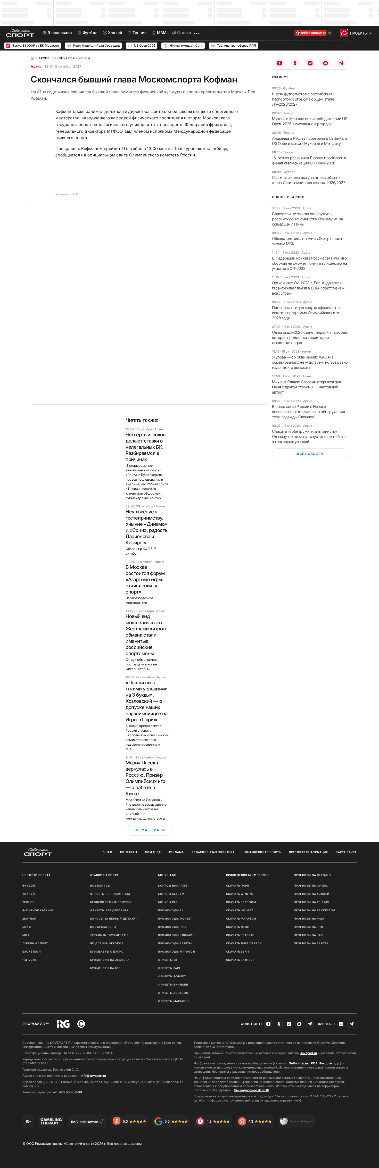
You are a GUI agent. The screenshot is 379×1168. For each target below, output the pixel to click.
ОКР (74, 194)
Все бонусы (100, 885)
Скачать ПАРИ (237, 885)
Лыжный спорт (35, 943)
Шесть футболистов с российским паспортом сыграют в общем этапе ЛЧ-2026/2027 (303, 99)
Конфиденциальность (262, 852)
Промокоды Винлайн (176, 935)
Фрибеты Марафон (173, 1001)
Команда (153, 852)
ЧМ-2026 (29, 959)
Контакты (128, 852)
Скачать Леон (237, 926)
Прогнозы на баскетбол (314, 910)
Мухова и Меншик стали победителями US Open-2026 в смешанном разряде (309, 121)
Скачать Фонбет (239, 910)
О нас (107, 852)
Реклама (176, 852)
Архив (36, 66)
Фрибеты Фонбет (172, 976)
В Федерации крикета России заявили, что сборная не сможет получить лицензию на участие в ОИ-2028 (309, 263)
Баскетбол (31, 951)
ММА (26, 935)
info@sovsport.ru (93, 1076)
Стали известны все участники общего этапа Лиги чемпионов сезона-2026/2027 (308, 180)
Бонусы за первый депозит (113, 918)
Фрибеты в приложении (110, 893)
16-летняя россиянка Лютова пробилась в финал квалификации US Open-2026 (309, 160)
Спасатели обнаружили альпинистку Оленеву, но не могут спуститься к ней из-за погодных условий (309, 436)
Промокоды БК (171, 910)
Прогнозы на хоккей (311, 893)
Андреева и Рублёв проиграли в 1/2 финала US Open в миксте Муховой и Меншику (309, 141)
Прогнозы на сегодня (313, 875)
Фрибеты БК (167, 959)
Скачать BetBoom (241, 902)
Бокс (26, 926)
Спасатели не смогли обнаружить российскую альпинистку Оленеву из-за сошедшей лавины (307, 219)
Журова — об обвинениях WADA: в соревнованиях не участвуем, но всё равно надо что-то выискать (310, 362)
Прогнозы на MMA (309, 918)
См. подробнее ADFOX (251, 1090)
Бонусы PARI (168, 902)
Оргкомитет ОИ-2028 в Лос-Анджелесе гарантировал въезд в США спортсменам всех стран (308, 288)
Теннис (28, 902)
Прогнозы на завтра (311, 943)
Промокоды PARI (172, 926)
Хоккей (28, 893)
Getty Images (299, 1063)
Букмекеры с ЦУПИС (106, 951)
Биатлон (29, 918)
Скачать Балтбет (240, 959)
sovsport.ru (308, 1053)
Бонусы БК (167, 875)
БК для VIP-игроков (107, 943)
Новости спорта (36, 875)
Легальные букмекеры (109, 935)
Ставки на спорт (104, 875)
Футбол (28, 885)
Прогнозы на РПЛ (308, 926)
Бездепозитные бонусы (110, 902)
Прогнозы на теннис (311, 902)
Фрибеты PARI (169, 968)
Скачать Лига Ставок (244, 943)
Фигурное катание (38, 910)
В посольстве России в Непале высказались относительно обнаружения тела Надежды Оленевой (308, 411)
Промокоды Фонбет (175, 918)
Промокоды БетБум (175, 943)
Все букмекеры (103, 926)
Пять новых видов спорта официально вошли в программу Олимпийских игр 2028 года (306, 312)
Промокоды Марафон (176, 951)
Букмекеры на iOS (105, 968)
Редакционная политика (213, 852)
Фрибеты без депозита (109, 910)
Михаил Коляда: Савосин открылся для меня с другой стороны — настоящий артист (306, 387)
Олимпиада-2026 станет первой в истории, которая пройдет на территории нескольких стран (310, 337)
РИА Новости (321, 1063)
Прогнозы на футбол (312, 885)
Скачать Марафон (241, 918)
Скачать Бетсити (240, 935)
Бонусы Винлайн (172, 885)
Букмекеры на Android (109, 959)
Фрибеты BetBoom (173, 992)
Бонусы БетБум (171, 893)
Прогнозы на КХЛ (308, 935)
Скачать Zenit (238, 951)
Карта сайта (346, 852)
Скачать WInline (240, 893)
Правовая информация (308, 852)
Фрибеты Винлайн (173, 984)
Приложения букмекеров (247, 875)
